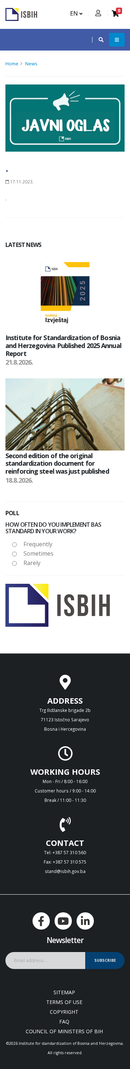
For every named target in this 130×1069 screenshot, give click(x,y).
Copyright (64, 1011)
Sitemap (64, 992)
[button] (97, 40)
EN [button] (74, 13)
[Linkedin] (85, 921)
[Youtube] (63, 921)
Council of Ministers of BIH (64, 1031)
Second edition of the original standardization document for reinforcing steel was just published (57, 463)
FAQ (64, 1021)
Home (11, 63)
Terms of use (64, 1002)
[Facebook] (41, 921)
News (31, 63)
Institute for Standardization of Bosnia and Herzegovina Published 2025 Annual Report (63, 345)
